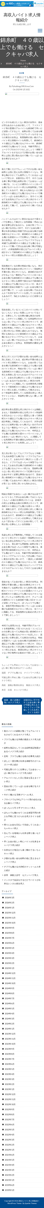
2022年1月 (9, 1149)
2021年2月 (9, 1175)
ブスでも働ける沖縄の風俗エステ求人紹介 (22, 741)
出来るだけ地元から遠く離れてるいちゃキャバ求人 (22, 852)
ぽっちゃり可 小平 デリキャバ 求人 (19, 808)
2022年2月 (9, 1144)
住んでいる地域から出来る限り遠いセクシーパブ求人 (22, 835)
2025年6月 (9, 943)
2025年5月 (9, 948)
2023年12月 (10, 1033)
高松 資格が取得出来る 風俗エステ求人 (21, 685)
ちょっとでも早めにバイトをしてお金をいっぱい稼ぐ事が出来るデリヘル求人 (22, 666)
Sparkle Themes (31, 1203)
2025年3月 (9, 958)
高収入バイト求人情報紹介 (22, 18)
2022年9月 (9, 1109)
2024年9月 (9, 988)
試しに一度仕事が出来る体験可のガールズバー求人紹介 (22, 763)
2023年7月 (9, 1059)
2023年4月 (9, 1074)
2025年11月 (10, 917)
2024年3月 (9, 1018)
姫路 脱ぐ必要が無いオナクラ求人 (12, 701)
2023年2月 (9, 1084)
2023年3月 (9, 1079)
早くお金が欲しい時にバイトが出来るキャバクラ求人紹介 (22, 843)
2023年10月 (10, 1044)
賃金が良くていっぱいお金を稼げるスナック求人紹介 (22, 788)
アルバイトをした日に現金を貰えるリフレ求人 (22, 780)
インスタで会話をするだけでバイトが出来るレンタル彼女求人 (22, 882)
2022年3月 (9, 1139)
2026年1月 (9, 907)
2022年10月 (10, 1104)
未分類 (21, 73)
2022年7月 (9, 1119)
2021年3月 (9, 1170)
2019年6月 (9, 1185)
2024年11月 (10, 978)
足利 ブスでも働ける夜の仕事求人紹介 (22, 756)
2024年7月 (9, 998)
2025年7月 (9, 938)
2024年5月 (9, 1008)
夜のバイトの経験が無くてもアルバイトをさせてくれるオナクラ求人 (22, 733)
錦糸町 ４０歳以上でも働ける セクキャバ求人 (22, 78)
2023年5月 (9, 1069)
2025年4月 (9, 953)
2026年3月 (9, 897)
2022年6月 (9, 1124)
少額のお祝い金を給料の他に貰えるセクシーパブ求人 (22, 860)
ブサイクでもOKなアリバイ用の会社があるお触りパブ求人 (22, 801)
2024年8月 (9, 993)
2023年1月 (9, 1089)
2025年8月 (9, 933)
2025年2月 (9, 963)
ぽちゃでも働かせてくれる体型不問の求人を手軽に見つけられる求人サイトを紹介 (22, 816)
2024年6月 (9, 1003)
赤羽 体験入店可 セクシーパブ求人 (21, 875)
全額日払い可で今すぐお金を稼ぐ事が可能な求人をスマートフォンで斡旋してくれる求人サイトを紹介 (31, 706)
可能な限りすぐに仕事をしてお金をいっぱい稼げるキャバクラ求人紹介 (22, 771)
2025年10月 (10, 922)
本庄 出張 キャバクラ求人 (15, 690)
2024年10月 (10, 983)
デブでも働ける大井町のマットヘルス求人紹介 (22, 868)
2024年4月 (9, 1013)
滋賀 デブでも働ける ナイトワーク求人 (21, 672)
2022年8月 (9, 1114)
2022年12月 (10, 1094)
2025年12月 (10, 912)
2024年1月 (9, 1028)
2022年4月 (9, 1134)
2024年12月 (10, 973)
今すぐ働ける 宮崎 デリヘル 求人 (18, 794)
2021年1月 (9, 1180)
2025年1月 (9, 968)
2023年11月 (10, 1039)
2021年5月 (9, 1160)
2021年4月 (9, 1165)
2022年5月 (9, 1129)
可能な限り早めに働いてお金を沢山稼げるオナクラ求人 (22, 679)
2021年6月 (9, 1155)
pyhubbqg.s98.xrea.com (23, 86)
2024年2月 (9, 1023)
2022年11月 (10, 1099)
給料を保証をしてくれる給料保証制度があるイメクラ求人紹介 (22, 750)
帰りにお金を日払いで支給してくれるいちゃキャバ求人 (22, 826)
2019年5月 (9, 1190)
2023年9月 (9, 1049)
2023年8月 (9, 1054)
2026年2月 (9, 902)
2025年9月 (9, 928)
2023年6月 (9, 1064)
